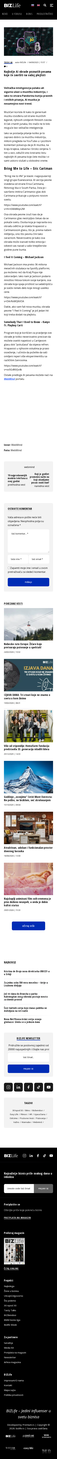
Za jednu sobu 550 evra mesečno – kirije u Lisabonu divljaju (26, 984)
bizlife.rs (20, 1428)
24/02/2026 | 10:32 (12, 652)
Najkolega (9, 1286)
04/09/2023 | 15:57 (37, 62)
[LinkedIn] (18, 1087)
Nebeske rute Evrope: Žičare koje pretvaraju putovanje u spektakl (23, 645)
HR (30, 1114)
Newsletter (10, 1357)
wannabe (26, 1122)
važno (16, 1122)
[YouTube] (48, 1087)
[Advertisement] (28, 411)
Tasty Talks (10, 1310)
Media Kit (9, 1347)
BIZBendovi (10, 1315)
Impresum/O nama (14, 1380)
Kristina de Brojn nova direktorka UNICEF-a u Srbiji (27, 973)
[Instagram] (8, 1087)
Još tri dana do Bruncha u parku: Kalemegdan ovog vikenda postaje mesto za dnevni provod (26, 996)
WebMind (9, 379)
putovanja (41, 1118)
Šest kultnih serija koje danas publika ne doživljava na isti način (25, 1009)
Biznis (29, 14)
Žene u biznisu (11, 1290)
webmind (29, 467)
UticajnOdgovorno (13, 1295)
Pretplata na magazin (15, 1352)
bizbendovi (37, 1110)
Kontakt (8, 1385)
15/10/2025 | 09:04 (12, 805)
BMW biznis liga (12, 1319)
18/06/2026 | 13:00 (12, 856)
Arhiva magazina (12, 1362)
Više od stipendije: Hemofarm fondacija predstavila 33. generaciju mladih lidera (26, 747)
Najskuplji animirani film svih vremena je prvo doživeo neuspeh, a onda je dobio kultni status (27, 902)
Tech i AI (8, 62)
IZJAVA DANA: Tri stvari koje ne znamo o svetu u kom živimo (27, 696)
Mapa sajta (10, 1390)
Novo (5, 14)
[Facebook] (28, 1087)
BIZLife (23, 62)
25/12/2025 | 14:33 (12, 754)
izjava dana (39, 1114)
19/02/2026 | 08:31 (12, 703)
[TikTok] (38, 1087)
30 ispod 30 (17, 1110)
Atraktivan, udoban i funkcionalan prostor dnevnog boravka (28, 849)
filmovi (24, 1114)
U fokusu (17, 14)
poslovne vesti (27, 1118)
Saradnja (8, 1342)
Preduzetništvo (45, 14)
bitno (27, 1110)
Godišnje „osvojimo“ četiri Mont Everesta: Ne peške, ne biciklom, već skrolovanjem (28, 798)
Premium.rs (28, 1424)
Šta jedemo (10, 1300)
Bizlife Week (10, 1324)
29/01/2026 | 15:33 (12, 910)
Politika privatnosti (13, 1394)
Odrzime (14, 1118)
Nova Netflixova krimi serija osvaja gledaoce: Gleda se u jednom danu (22, 1020)
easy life (14, 1114)
